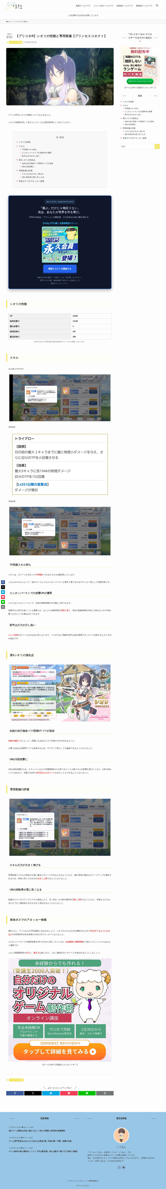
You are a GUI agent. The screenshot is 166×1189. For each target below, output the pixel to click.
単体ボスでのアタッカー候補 (31, 181)
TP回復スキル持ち (29, 149)
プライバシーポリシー (77, 1181)
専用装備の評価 (25, 170)
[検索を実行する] (157, 146)
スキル (22, 146)
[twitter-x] (119, 1167)
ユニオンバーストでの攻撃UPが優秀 (36, 153)
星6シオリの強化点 (27, 160)
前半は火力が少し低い (31, 156)
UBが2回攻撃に (28, 167)
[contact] (123, 1167)
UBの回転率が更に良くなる (33, 177)
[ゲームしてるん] (14, 5)
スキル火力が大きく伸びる (33, 174)
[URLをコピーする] (105, 1093)
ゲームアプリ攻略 (15, 42)
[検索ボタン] (157, 5)
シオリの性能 (24, 142)
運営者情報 (93, 1181)
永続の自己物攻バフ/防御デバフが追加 (37, 163)
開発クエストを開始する (60, 268)
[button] (15, 1093)
